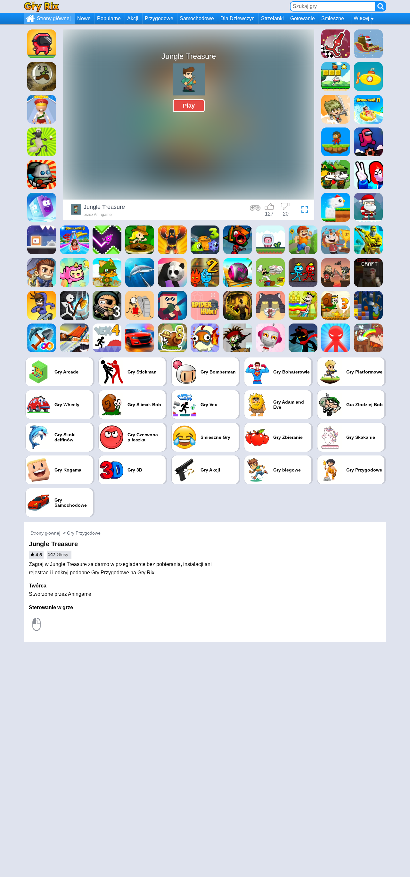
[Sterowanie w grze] (255, 210)
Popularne (109, 18)
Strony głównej (54, 18)
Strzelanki (272, 18)
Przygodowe (159, 18)
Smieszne (332, 18)
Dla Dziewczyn (237, 18)
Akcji (132, 18)
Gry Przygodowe (84, 533)
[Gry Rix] (41, 6)
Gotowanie (302, 18)
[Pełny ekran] (303, 210)
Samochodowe (197, 18)
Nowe (84, 18)
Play (189, 105)
